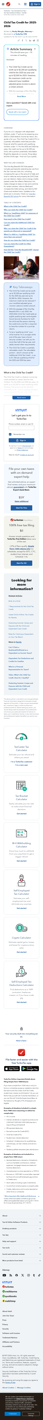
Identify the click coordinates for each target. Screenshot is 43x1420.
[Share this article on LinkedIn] (30, 40)
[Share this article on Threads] (37, 40)
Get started (21, 813)
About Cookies (8, 1388)
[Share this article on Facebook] (22, 40)
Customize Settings (31, 1414)
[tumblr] (34, 1275)
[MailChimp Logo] (9, 1301)
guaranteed (18, 487)
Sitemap (6, 1270)
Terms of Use (10, 1382)
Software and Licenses (11, 1333)
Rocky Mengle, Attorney (22, 31)
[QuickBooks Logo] (9, 1296)
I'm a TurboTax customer (21, 762)
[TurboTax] (8, 4)
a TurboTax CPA (20, 34)
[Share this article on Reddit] (33, 40)
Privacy (5, 1324)
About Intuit (7, 1311)
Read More (21, 96)
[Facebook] (16, 1275)
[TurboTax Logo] (8, 1286)
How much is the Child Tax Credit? (17, 219)
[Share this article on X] (26, 40)
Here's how (21, 1041)
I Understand (12, 1414)
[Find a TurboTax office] (25, 4)
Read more (21, 397)
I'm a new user (21, 765)
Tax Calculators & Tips (18, 11)
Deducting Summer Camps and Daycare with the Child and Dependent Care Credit (21, 626)
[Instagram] (28, 1275)
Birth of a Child (14, 601)
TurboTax (7, 11)
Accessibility (7, 1346)
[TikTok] (39, 1275)
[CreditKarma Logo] (9, 1291)
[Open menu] (3, 4)
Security (5, 1329)
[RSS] (10, 1275)
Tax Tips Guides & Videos (12, 13)
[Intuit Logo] (21, 1281)
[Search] (19, 4)
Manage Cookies (24, 1388)
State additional (21, 501)
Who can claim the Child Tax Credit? (18, 210)
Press (4, 1320)
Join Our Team (8, 1316)
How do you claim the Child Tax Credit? (19, 240)
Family (24, 13)
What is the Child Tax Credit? (15, 206)
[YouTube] (4, 1275)
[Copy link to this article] (18, 40)
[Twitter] (22, 1275)
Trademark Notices (9, 1338)
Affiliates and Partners (11, 1342)
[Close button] (35, 49)
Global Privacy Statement (25, 1399)
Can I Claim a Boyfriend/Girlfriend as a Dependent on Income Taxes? (20, 650)
